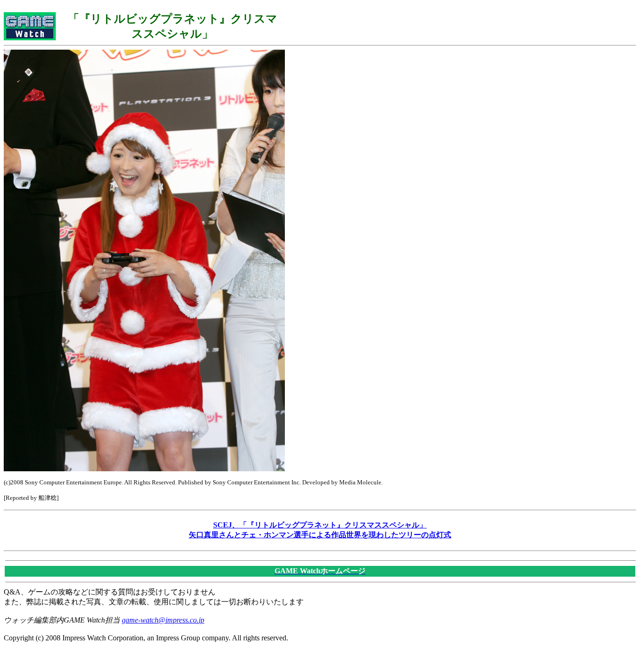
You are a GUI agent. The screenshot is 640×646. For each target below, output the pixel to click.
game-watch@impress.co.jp (163, 620)
